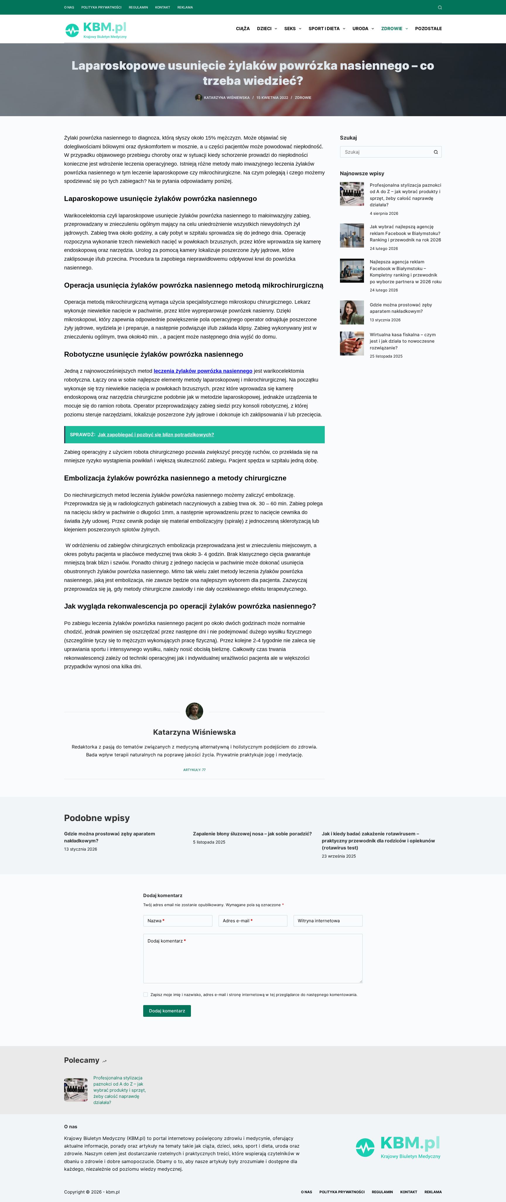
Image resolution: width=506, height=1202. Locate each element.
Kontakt (162, 7)
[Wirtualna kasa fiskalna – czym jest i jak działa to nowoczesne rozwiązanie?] (352, 344)
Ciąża (243, 28)
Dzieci (264, 28)
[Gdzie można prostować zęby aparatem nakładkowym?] (352, 312)
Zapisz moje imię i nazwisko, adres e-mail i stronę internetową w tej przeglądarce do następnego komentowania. (254, 994)
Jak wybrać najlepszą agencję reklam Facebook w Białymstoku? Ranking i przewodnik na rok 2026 (405, 233)
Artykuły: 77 (194, 770)
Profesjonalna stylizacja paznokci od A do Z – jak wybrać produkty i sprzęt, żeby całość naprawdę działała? (119, 1090)
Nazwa (156, 920)
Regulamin (138, 7)
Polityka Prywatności (101, 7)
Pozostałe (428, 28)
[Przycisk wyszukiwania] (436, 152)
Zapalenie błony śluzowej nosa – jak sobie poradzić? (252, 834)
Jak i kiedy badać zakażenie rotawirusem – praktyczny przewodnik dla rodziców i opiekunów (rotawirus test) (378, 841)
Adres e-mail (238, 920)
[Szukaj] (440, 7)
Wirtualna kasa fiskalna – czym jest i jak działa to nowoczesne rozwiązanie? (403, 341)
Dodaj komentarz (167, 941)
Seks (290, 28)
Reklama (185, 7)
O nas (69, 7)
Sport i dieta (324, 28)
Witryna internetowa (319, 920)
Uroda (360, 28)
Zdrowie (391, 28)
